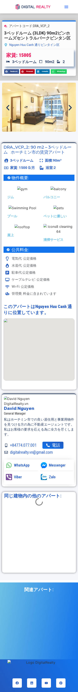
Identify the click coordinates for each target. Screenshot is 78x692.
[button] (66, 7)
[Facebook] (17, 683)
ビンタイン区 (50, 45)
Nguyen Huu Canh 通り (25, 45)
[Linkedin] (31, 683)
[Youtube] (46, 683)
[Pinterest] (61, 683)
